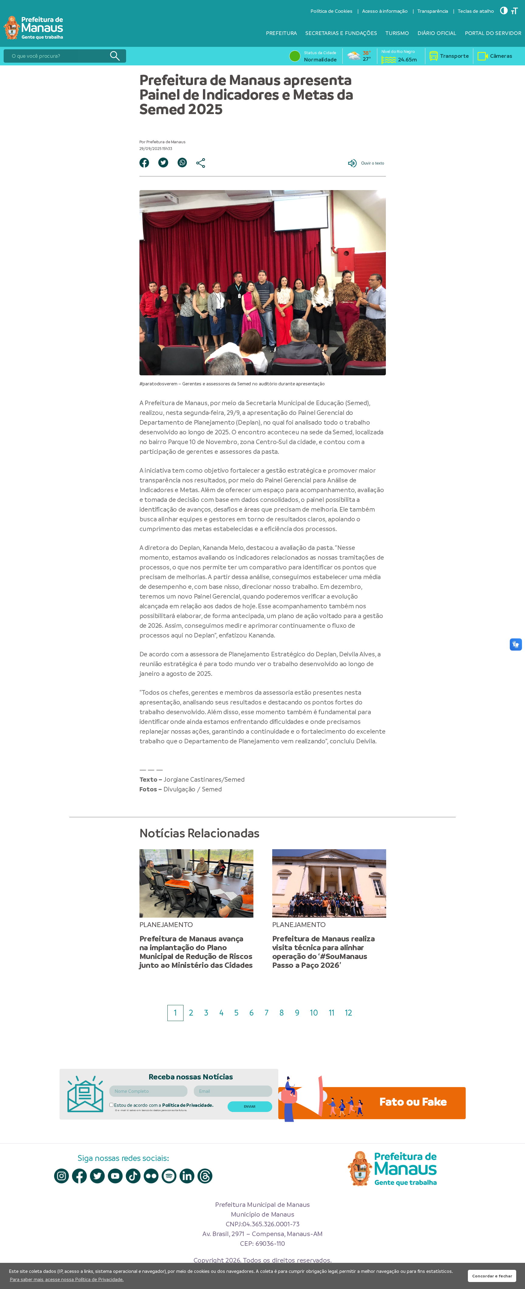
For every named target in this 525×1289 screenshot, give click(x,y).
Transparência (432, 11)
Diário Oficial (436, 33)
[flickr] (151, 1176)
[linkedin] (187, 1176)
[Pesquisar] (114, 56)
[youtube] (115, 1176)
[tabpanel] (196, 909)
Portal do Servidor (493, 33)
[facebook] (79, 1176)
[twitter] (97, 1176)
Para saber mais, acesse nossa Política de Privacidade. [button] (67, 1279)
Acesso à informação (385, 11)
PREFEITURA (281, 33)
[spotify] (169, 1176)
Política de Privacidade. (188, 1105)
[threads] (204, 1176)
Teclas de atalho (476, 11)
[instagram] (61, 1176)
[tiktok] (133, 1176)
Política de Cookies (331, 11)
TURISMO (397, 33)
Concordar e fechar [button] (492, 1276)
